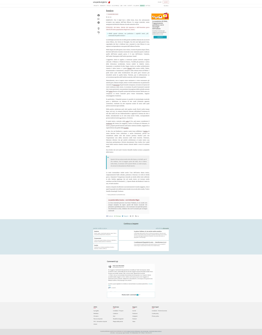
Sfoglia (109, 5)
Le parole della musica (113, 14)
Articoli (95, 324)
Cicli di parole (115, 5)
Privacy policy (155, 316)
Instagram (135, 316)
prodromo (109, 123)
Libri (121, 5)
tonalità (126, 128)
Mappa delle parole (118, 321)
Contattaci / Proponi (118, 310)
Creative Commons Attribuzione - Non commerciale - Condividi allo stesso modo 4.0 (144, 331)
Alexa (133, 321)
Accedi (159, 2)
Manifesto (103, 5)
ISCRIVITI (160, 37)
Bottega (148, 5)
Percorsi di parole (98, 318)
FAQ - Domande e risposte (100, 321)
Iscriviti (166, 2)
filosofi (129, 68)
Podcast (134, 318)
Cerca (166, 5)
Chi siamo (96, 316)
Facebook (134, 313)
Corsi (124, 5)
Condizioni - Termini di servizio (159, 310)
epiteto (145, 131)
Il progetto (96, 310)
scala (127, 121)
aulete (111, 91)
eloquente (116, 85)
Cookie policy (155, 313)
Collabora (136, 5)
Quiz (114, 316)
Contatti (129, 5)
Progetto (96, 5)
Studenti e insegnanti (118, 318)
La (120, 118)
